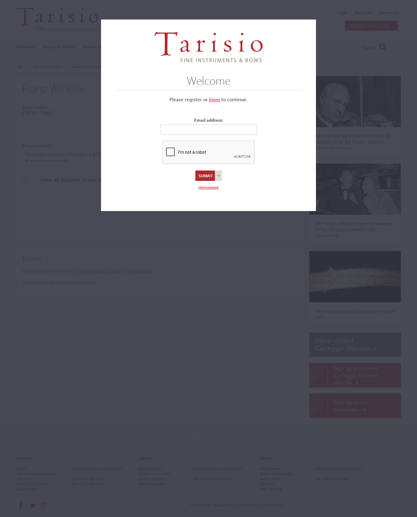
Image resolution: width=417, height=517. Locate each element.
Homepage (208, 187)
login (214, 99)
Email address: (208, 120)
